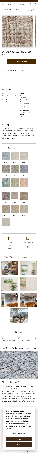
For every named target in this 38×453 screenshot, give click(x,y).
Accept (19, 439)
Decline (19, 444)
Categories (6, 9)
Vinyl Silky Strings (25, 340)
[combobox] (31, 452)
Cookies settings (19, 433)
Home (3, 9)
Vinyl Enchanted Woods (9, 340)
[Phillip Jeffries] (16, 5)
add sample (22, 61)
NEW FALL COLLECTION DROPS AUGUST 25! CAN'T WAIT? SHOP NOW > (19, 1)
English (32, 452)
